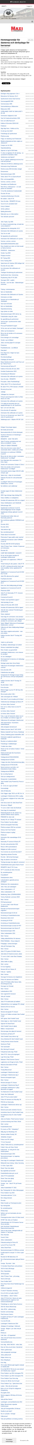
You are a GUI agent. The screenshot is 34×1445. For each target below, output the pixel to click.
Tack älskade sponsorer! (7, 216)
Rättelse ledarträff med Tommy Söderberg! (12, 732)
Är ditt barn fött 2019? (7, 131)
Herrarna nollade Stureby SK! (9, 1134)
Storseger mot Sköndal (7, 986)
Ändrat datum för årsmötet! (8, 534)
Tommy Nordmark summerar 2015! (10, 897)
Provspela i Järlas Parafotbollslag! (10, 381)
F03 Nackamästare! (6, 902)
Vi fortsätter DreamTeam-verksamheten (11, 1266)
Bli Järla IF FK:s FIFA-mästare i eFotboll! (12, 386)
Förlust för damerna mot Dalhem (9, 979)
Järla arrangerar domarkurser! (9, 727)
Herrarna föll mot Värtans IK (8, 969)
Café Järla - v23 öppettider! (8, 1335)
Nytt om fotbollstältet (6, 292)
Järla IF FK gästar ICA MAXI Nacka (10, 951)
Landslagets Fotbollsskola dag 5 (9, 1072)
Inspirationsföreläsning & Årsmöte (10, 196)
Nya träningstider (5, 1205)
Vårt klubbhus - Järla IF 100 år (9, 1295)
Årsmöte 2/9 (4, 550)
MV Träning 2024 (5, 258)
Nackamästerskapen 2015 (8, 931)
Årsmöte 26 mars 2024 (7, 266)
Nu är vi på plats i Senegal (8, 1413)
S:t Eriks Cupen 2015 (6, 1165)
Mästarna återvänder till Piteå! (9, 1064)
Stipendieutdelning (6, 148)
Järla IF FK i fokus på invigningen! (10, 1054)
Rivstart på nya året (6, 389)
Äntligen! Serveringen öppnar (9, 427)
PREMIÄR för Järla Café (7, 817)
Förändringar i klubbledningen (9, 743)
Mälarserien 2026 (5, 109)
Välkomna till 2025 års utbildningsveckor (12, 164)
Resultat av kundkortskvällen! (9, 741)
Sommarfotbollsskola (6, 1342)
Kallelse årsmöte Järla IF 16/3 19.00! (11, 729)
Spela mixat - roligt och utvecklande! (11, 475)
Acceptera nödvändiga (9, 1440)
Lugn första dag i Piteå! (7, 1057)
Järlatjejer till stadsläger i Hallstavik (10, 1326)
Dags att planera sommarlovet (9, 859)
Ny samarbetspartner (6, 872)
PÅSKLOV (4, 835)
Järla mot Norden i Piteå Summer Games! (12, 1119)
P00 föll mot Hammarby (7, 1102)
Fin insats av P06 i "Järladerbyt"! (10, 1129)
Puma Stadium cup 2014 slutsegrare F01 (12, 1376)
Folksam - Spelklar (6, 972)
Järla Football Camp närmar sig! (9, 1036)
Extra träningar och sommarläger (10, 337)
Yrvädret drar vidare (6, 746)
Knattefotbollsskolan (6, 1126)
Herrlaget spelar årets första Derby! (10, 663)
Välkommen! (4, 1416)
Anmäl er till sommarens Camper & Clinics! (12, 464)
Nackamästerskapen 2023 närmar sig (11, 314)
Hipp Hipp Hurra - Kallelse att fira (10, 128)
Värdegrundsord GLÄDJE (8, 759)
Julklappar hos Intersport (7, 394)
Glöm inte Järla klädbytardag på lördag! (11, 585)
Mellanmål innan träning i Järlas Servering (12, 1163)
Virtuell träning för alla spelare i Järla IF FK (12, 563)
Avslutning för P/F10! (6, 920)
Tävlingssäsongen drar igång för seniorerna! (13, 862)
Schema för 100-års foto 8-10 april (10, 1381)
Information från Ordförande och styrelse (12, 231)
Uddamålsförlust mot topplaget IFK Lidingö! (12, 1004)
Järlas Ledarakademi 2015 (8, 933)
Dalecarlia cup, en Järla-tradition (9, 214)
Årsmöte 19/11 (5, 524)
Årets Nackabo (5, 1234)
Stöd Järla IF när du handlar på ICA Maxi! (12, 699)
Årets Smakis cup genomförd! (9, 650)
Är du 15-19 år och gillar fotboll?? (10, 1293)
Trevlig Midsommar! (6, 1069)
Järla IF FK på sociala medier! (9, 1097)
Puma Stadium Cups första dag (9, 1378)
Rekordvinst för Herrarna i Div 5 (9, 96)
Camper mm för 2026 (6, 145)
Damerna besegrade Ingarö (8, 1077)
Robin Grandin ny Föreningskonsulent (11, 1203)
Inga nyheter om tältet (7, 311)
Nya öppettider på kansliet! (8, 1170)
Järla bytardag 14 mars (7, 602)
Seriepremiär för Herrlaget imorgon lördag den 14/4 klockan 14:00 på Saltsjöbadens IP (12, 676)
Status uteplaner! (5, 614)
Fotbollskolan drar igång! (7, 672)
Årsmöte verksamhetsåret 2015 (9, 844)
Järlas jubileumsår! (6, 1355)
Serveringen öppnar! (6, 1181)
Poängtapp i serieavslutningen (9, 943)
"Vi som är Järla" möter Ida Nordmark (11, 808)
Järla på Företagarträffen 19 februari (10, 1408)
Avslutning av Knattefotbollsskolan (10, 915)
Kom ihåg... (4, 1362)
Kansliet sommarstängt (7, 1311)
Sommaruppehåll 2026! (7, 101)
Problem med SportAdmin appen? (10, 599)
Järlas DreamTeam (6, 1247)
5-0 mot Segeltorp (5, 966)
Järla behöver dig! (5, 529)
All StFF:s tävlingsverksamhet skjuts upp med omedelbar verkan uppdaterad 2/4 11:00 (12, 568)
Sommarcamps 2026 (6, 104)
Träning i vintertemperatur (8, 289)
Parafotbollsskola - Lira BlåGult (9, 347)
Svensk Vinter (4, 1237)
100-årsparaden (5, 1273)
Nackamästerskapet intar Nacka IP (10, 928)
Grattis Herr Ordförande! (7, 1094)
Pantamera (4, 345)
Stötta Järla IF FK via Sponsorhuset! (11, 176)
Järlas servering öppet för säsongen (10, 342)
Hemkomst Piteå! (5, 1044)
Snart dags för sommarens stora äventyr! (12, 616)
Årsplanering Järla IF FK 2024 (9, 277)
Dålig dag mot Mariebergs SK (9, 1132)
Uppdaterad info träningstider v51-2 (10, 228)
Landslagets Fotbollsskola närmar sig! (11, 1104)
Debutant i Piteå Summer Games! (10, 1059)
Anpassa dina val (7, 1435)
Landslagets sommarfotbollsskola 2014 (11, 1402)
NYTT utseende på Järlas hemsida (10, 870)
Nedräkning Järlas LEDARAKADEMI (11, 894)
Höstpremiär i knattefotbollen (8, 779)
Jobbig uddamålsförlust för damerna (10, 938)
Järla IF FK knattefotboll (7, 1176)
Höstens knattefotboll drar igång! (10, 647)
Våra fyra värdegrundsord (8, 776)
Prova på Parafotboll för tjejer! (9, 325)
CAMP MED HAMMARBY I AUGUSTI (11, 553)
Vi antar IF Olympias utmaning (9, 1290)
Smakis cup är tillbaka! (7, 340)
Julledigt (3, 392)
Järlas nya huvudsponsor (7, 331)
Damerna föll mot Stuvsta (8, 1006)
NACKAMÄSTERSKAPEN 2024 (9, 243)
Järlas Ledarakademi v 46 (8, 892)
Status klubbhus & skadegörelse (10, 497)
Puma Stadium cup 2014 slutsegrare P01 (12, 1373)
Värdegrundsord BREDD (7, 771)
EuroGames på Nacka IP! (8, 1034)
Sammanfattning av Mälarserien (9, 106)
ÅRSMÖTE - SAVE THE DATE (9, 439)
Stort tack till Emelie (6, 303)
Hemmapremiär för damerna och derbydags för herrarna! (15, 43)
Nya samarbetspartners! (7, 532)
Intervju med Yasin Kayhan (8, 830)
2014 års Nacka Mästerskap (8, 1306)
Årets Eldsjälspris (5, 1360)
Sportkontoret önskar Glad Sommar (10, 98)
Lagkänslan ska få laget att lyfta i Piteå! (12, 1062)
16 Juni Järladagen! (6, 656)
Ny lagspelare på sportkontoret (9, 236)
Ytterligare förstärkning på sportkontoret (11, 272)
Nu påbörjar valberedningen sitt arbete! (11, 645)
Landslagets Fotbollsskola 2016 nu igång (12, 796)
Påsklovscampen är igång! (8, 832)
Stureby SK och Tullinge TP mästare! (11, 819)
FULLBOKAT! (4, 875)
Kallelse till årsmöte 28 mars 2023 (10, 368)
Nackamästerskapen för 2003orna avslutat (12, 1250)
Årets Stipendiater (6, 1271)
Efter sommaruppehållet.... (8, 179)
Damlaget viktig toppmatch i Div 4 (10, 93)
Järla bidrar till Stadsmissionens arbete (11, 954)
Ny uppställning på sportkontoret (9, 319)
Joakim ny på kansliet (7, 642)
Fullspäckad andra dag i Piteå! (9, 1052)
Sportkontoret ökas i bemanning (9, 275)
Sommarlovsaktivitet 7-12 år (8, 1195)
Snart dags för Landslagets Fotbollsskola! (12, 1160)
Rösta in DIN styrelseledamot (9, 846)
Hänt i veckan (4, 964)
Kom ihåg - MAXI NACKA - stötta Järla (11, 1344)
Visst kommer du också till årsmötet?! (11, 852)
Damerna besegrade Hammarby (9, 824)
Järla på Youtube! (5, 996)
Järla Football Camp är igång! (9, 1026)
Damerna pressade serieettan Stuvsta (11, 1109)
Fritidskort (3, 126)
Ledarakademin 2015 (6, 991)
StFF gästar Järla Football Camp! (10, 1018)
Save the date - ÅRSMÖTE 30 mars (10, 201)
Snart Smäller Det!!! (6, 1281)
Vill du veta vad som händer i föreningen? (12, 328)
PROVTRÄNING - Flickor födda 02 (10, 941)
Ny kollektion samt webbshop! (9, 486)
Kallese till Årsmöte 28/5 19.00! (9, 605)
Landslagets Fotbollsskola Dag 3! (10, 1085)
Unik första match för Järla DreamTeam (11, 802)
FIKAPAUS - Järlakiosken (8, 250)
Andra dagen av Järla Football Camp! (11, 1021)
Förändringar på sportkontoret (9, 133)
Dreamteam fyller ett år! (7, 918)
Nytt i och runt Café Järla (7, 407)
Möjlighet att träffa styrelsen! (8, 849)
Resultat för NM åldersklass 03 (9, 1257)
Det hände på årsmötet (7, 429)
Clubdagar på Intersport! (7, 359)
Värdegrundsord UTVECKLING (9, 764)
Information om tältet (6, 297)
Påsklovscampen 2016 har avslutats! (11, 827)
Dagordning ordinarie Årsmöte (9, 854)
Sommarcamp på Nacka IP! (8, 366)
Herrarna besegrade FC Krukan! (9, 1012)
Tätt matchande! (5, 1046)
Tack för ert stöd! (5, 233)
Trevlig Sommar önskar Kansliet (9, 1041)
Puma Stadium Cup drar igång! (9, 822)
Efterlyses (3, 1332)
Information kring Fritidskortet (9, 166)
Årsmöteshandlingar (6, 357)
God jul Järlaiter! (5, 206)
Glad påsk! (4, 350)
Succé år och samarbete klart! (9, 204)
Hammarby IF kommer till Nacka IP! (10, 841)
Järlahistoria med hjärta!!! (8, 157)
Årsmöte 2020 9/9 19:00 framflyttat (10, 544)
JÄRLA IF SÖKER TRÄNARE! (9, 445)
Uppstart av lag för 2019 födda (9, 150)
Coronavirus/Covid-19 (6, 597)
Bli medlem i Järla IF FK (7, 198)
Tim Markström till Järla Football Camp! (11, 1092)
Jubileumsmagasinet (6, 1288)
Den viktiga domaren (6, 1198)
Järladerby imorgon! (6, 1137)
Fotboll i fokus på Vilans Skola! (9, 1147)
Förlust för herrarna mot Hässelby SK (11, 1099)
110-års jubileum (5, 209)
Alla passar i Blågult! (6, 805)
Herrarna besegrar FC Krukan (9, 1082)
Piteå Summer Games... (7, 1314)
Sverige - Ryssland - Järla (8, 1263)
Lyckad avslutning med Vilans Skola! (11, 1121)
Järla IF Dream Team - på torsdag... (10, 1276)
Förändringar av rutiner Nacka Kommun (11, 1304)
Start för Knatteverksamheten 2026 (10, 118)
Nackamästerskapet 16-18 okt (9, 913)
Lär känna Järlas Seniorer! (8, 704)
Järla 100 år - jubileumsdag (8, 1309)
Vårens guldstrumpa (6, 1349)
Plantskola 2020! (5, 590)
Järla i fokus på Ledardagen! (8, 886)
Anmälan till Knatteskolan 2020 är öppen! (12, 607)
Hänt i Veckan (4, 899)
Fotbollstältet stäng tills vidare (9, 316)
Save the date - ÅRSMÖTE (8, 379)
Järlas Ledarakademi (6, 1240)
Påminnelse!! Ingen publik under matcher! (12, 537)
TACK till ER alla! (5, 1279)
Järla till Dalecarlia (6, 791)
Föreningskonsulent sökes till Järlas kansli (12, 1217)
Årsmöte (3, 1200)
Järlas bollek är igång (6, 961)
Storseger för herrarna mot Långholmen (11, 977)
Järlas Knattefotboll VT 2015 (8, 1187)
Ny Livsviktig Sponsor (7, 774)
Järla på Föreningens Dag (8, 946)
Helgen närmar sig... (6, 1357)
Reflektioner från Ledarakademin (9, 884)
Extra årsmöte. (5, 687)
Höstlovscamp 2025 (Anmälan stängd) (11, 169)
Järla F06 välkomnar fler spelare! (10, 576)
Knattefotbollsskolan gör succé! (9, 1173)
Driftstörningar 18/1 (6, 505)
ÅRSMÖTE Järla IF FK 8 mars (9, 867)
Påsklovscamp (5, 136)
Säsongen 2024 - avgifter (7, 280)
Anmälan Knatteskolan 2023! (9, 371)
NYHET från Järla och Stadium (9, 1220)
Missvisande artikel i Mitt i (8, 694)
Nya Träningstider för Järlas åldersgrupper (12, 1190)
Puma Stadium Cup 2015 (7, 1192)
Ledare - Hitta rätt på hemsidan (9, 1386)
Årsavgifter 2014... (6, 1392)
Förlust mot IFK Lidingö (7, 1139)
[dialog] (17, 1432)
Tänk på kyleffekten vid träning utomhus (12, 1419)
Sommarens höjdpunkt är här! (9, 115)
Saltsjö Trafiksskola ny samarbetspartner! (12, 1144)
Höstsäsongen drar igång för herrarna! (11, 1031)
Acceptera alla (24, 1440)
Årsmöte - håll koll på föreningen (9, 857)
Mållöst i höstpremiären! (7, 1028)
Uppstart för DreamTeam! (8, 1023)
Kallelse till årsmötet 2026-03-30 (9, 123)
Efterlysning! (4, 1210)
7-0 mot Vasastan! (6, 1142)
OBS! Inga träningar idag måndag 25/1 (11, 495)
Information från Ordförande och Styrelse (12, 294)
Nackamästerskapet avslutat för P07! (11, 925)
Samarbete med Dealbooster (8, 184)
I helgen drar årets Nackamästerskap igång (12, 762)
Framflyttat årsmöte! (6, 579)
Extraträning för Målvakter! (8, 374)
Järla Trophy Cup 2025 (7, 221)
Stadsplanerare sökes (7, 877)
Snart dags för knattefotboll (8, 810)
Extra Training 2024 (6, 260)
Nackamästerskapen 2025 (8, 174)
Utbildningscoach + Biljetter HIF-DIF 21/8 (12, 419)
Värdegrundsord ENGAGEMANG (10, 757)
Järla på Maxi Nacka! (6, 1399)
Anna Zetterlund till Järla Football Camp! (12, 1039)
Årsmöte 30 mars (5, 193)
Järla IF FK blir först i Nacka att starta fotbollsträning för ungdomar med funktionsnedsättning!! (11, 1299)
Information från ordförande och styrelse (12, 376)
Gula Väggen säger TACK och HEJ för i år (12, 793)
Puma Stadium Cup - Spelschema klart (11, 1383)
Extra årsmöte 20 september (8, 410)
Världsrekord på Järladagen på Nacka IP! (12, 702)
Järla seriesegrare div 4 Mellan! (9, 696)
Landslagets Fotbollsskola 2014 (9, 1323)
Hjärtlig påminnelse (6, 211)
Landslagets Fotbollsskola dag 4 (9, 1075)
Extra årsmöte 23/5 (6, 670)
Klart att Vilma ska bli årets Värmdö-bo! (11, 1347)
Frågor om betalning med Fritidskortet (11, 138)
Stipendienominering (6, 309)
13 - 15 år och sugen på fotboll (9, 785)
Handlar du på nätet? (6, 1411)
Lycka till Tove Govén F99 (8, 1245)
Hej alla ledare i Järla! (7, 685)
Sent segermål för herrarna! (8, 994)
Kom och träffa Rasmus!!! (8, 120)
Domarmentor (4, 171)
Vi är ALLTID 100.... (6, 1321)
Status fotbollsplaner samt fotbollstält (11, 503)
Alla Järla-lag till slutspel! (7, 1049)
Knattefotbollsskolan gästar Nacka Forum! (12, 864)
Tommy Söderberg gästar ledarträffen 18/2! (12, 734)
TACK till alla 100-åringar (7, 1268)
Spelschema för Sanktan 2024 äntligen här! (12, 263)
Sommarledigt (4, 788)
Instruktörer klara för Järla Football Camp (12, 1112)
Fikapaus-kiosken (5, 255)
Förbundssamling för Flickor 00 (9, 1242)
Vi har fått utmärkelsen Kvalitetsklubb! (11, 191)
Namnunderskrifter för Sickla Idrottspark (12, 432)
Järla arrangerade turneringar (8, 1352)
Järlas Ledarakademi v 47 (8, 889)
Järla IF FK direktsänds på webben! (10, 1001)
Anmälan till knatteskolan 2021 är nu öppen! (13, 500)
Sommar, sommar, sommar (8, 181)
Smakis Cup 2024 (5, 253)
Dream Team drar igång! (7, 1168)
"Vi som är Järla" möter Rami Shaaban (11, 956)
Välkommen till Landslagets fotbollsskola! (12, 720)
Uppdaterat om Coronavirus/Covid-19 (11, 588)
